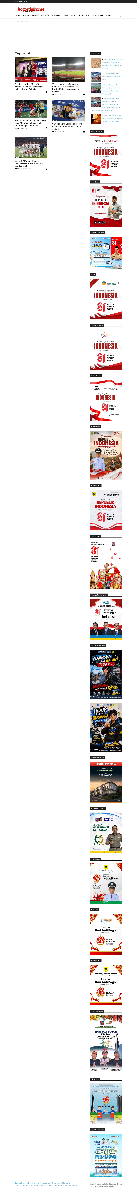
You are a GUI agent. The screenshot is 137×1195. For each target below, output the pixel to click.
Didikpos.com (33, 1186)
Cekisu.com (67, 1183)
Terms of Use (98, 1186)
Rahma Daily (18, 168)
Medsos (111, 1186)
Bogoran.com (57, 1183)
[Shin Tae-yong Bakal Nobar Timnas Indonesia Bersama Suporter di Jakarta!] (68, 110)
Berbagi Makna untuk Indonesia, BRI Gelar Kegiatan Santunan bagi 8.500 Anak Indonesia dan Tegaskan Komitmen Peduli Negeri (105, 105)
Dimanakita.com (45, 1186)
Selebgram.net (46, 1183)
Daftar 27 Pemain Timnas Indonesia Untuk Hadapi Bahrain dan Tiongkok (29, 163)
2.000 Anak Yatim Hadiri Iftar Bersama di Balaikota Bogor (111, 76)
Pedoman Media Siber (102, 1184)
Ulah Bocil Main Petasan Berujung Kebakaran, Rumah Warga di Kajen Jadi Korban (112, 118)
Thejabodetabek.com (70, 1186)
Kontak (106, 1186)
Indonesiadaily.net (32, 1183)
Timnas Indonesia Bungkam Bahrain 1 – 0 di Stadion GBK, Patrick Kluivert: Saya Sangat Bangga (65, 88)
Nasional (18, 80)
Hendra (17, 128)
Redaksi (92, 1184)
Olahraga (55, 80)
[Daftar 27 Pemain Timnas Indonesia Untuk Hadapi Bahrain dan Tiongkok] (31, 147)
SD (15, 92)
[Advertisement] (68, 37)
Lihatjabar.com (57, 1186)
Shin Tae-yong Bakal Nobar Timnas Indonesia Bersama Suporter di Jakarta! (68, 126)
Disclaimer (113, 1184)
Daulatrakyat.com (21, 1186)
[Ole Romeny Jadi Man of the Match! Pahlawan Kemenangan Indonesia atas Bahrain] (31, 69)
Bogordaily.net (20, 1183)
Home (16, 21)
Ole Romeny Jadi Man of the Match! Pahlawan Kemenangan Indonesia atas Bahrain (29, 86)
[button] (119, 15)
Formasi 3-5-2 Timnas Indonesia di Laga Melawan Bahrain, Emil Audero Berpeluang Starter (31, 123)
